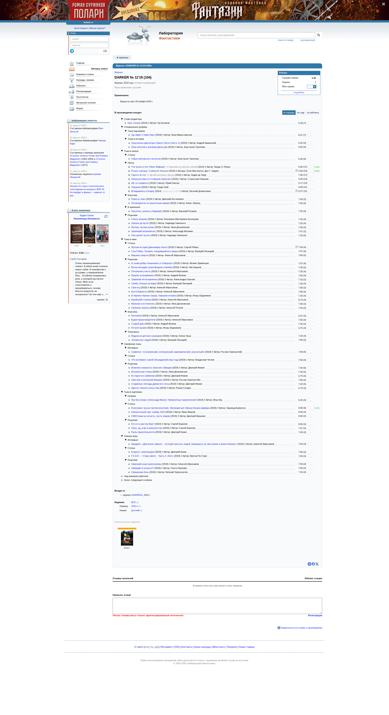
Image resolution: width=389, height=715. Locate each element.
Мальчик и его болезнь (143, 303)
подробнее (299, 92)
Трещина (135, 187)
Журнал (118, 72)
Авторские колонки (86, 102)
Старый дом (137, 323)
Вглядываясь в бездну (142, 191)
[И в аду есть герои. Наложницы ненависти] (102, 242)
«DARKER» (137, 495)
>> (107, 294)
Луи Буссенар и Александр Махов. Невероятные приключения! (163, 400)
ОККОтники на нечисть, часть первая (150, 416)
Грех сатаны (134, 123)
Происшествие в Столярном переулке (151, 179)
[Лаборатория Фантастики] (139, 36)
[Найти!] (318, 35)
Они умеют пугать (140, 235)
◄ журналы (122, 57)
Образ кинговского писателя (146, 158)
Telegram (232, 647)
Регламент (167, 647)
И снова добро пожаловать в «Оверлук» (152, 263)
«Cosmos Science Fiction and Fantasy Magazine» (87, 162)
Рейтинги (80, 85)
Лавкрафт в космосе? (142, 468)
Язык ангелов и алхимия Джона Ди (149, 147)
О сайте (138, 647)
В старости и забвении (143, 376)
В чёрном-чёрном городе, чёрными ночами (153, 295)
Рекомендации (83, 91)
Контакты (186, 647)
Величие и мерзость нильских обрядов (151, 367)
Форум (79, 108)
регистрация (80, 28)
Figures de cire (138, 175)
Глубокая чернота (140, 307)
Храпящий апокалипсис (143, 231)
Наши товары (247, 647)
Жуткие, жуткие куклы (142, 227)
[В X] (317, 564)
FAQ (177, 647)
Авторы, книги (99, 68)
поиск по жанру (286, 40)
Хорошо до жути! (140, 223)
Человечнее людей (141, 340)
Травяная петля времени (144, 279)
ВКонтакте (219, 647)
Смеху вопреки (139, 219)
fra (151, 647)
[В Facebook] (313, 564)
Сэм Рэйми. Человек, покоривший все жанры (154, 251)
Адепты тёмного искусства (145, 388)
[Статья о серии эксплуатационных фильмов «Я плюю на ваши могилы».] (297, 247)
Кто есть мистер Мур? (142, 424)
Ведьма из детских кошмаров (146, 336)
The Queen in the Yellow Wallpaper (148, 167)
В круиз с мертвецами (142, 452)
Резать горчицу (139, 171)
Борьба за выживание (142, 275)
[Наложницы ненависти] (89, 243)
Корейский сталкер (141, 299)
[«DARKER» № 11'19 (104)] (127, 545)
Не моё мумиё (138, 328)
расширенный (308, 40)
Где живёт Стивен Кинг (143, 135)
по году (301, 112)
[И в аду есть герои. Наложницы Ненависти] (77, 242)
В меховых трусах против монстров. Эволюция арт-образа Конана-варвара (170, 408)
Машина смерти (139, 255)
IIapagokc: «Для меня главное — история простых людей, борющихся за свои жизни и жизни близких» (184, 444)
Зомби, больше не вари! (143, 283)
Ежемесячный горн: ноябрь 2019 (148, 412)
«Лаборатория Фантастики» (201, 663)
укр (156, 647)
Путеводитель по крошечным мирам (150, 203)
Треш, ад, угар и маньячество (146, 428)
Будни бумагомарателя (143, 319)
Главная (80, 63)
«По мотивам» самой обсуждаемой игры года (154, 360)
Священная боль (140, 472)
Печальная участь (140, 271)
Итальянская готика (141, 371)
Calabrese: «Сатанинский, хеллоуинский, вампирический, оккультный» (167, 352)
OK (103, 51)
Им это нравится (140, 183)
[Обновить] (106, 218)
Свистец (135, 287)
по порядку (289, 112)
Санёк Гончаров (78, 259)
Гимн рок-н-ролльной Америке (146, 380)
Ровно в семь (138, 199)
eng (147, 647)
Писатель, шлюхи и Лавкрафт (146, 211)
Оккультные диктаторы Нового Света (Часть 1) (155, 143)
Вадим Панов (87, 215)
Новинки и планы (85, 74)
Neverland (136, 315)
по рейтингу (313, 112)
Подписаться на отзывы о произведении (301, 628)
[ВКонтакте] (309, 564)
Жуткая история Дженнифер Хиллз (149, 247)
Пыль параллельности (142, 432)
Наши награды (202, 647)
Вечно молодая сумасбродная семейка (151, 267)
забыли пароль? (97, 28)
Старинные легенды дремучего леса (150, 384)
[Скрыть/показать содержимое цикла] (122, 119)
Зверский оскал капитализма (146, 464)
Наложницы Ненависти (87, 218)
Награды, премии (85, 80)
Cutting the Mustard (158, 171)
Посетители (82, 97)
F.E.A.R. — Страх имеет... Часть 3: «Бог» (152, 456)
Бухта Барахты (139, 291)
